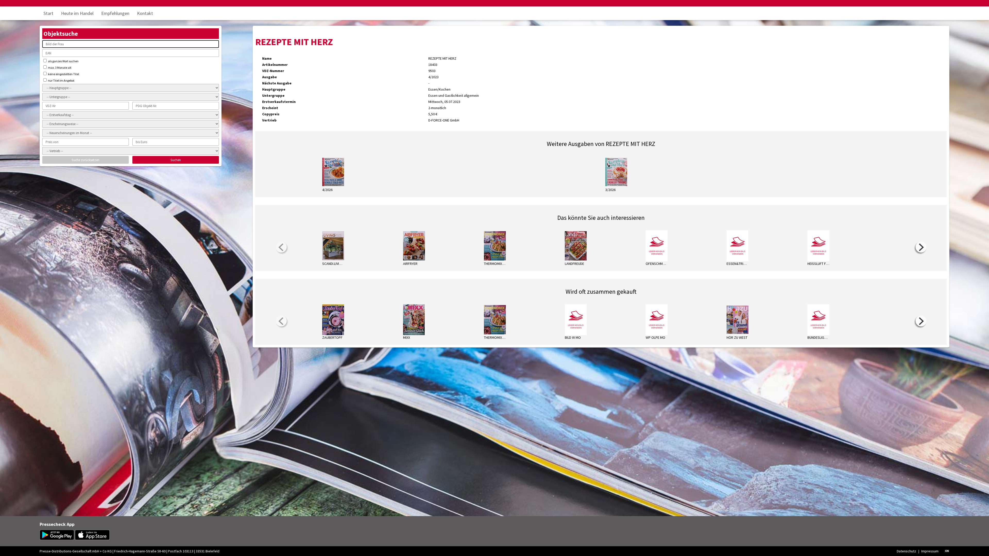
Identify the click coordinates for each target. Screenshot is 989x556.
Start (48, 13)
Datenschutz (906, 551)
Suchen (175, 160)
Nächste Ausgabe (277, 83)
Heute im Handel (77, 13)
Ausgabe (269, 77)
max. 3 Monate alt (59, 68)
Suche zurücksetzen (85, 160)
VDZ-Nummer (273, 70)
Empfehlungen (115, 13)
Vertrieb (269, 120)
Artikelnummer (275, 64)
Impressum (930, 551)
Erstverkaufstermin (279, 101)
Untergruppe (273, 95)
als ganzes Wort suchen (63, 61)
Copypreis (270, 114)
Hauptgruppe (273, 89)
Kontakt (145, 13)
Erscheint (270, 108)
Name (267, 58)
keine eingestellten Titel (63, 74)
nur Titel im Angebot (60, 80)
